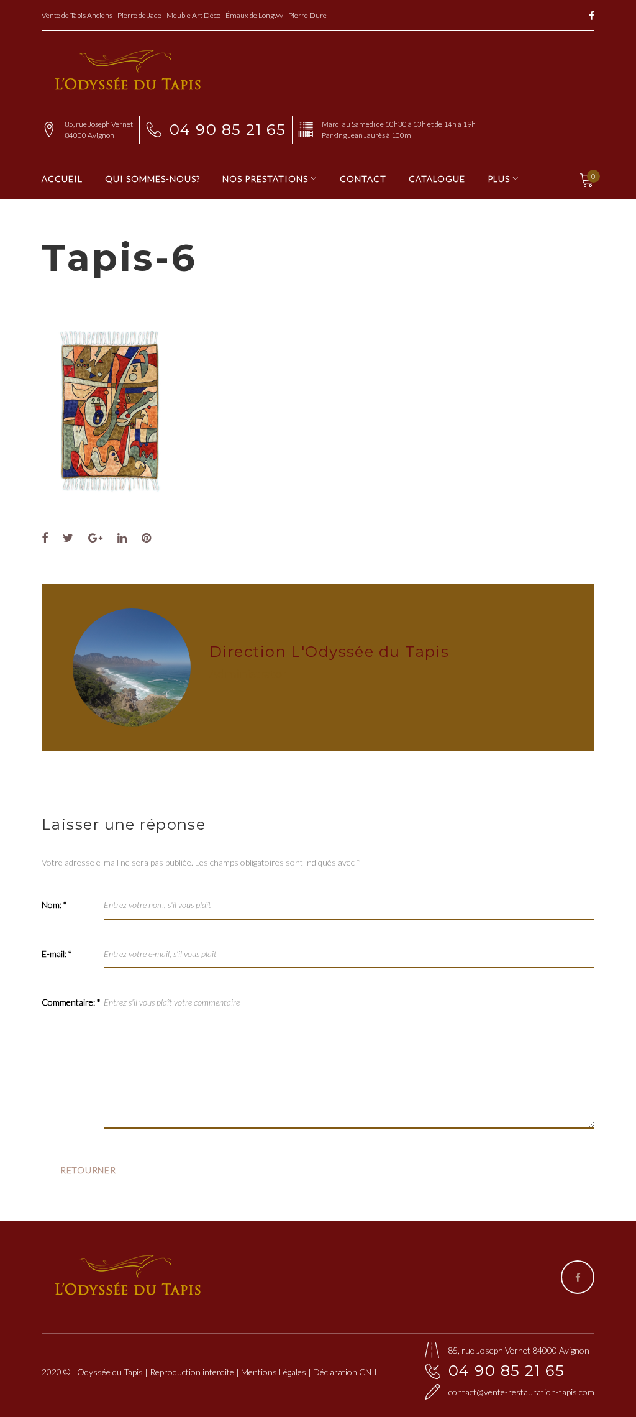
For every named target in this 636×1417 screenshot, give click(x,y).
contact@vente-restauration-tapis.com (521, 1392)
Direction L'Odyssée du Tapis (329, 652)
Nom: (54, 904)
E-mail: (57, 953)
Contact (363, 178)
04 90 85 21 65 (228, 130)
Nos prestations (265, 178)
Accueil (62, 178)
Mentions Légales (273, 1372)
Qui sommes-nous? (152, 178)
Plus (499, 178)
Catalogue (437, 178)
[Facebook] (591, 16)
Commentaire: (71, 1002)
